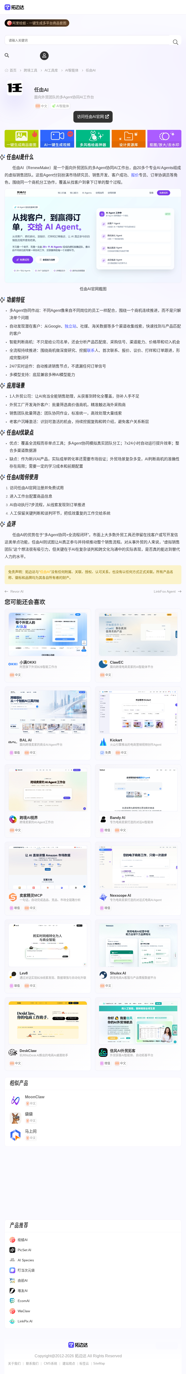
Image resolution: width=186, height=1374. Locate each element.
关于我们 (14, 1363)
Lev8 (48, 945)
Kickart (138, 712)
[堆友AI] (12, 1292)
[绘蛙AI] (12, 1241)
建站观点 (68, 1363)
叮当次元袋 (26, 1270)
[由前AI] (12, 1281)
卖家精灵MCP (48, 867)
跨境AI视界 (48, 789)
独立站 (70, 326)
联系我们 (32, 1363)
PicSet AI (24, 1250)
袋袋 (29, 1114)
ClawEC (138, 634)
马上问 (31, 1131)
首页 (13, 70)
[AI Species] (12, 1261)
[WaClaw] (12, 1312)
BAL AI (48, 712)
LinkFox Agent (165, 591)
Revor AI (16, 591)
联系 (91, 350)
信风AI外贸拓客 (138, 1022)
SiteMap (99, 1363)
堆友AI (23, 1291)
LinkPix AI (25, 1321)
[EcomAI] (12, 1302)
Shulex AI (138, 945)
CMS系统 (50, 1363)
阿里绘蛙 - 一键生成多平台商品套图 (39, 23)
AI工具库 (51, 70)
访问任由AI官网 (90, 117)
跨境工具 (30, 70)
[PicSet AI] (12, 1251)
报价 (135, 175)
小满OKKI (48, 634)
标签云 (84, 1363)
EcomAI (24, 1301)
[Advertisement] (93, 1183)
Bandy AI (138, 789)
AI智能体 (71, 70)
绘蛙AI (23, 1240)
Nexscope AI (138, 867)
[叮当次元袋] (12, 1271)
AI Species (26, 1260)
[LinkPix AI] (12, 1322)
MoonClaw (34, 1097)
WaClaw (24, 1311)
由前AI (23, 1280)
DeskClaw (48, 1022)
